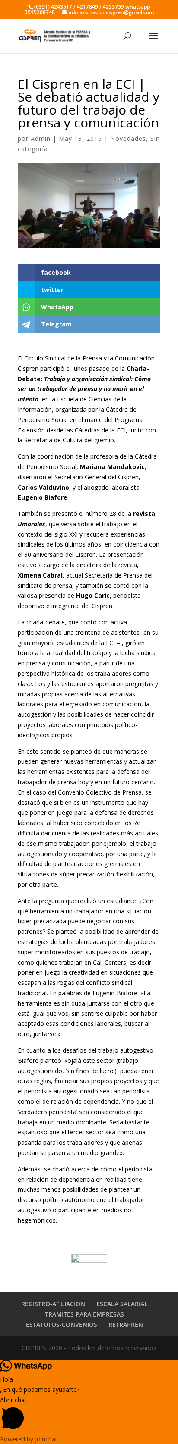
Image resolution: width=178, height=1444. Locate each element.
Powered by (28, 1439)
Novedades (128, 138)
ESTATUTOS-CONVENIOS (61, 1324)
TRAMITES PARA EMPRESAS (84, 1314)
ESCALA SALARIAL (122, 1304)
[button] (89, 1414)
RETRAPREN (125, 1324)
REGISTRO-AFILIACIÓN (53, 1304)
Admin (41, 138)
